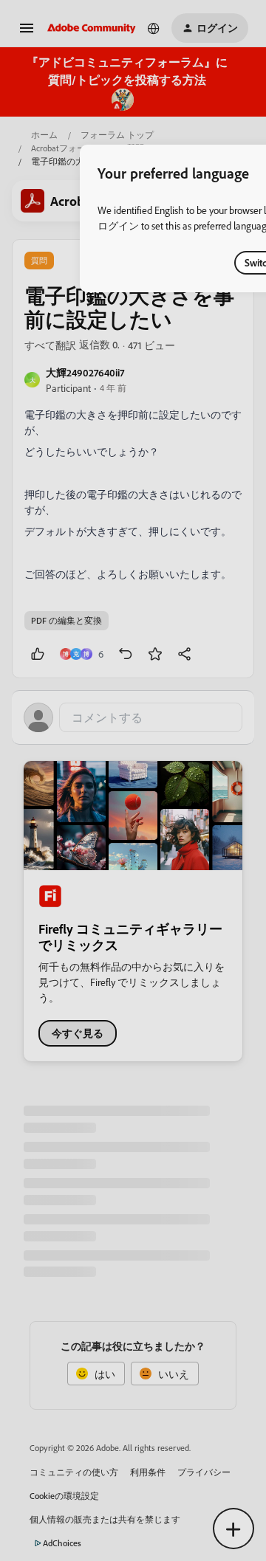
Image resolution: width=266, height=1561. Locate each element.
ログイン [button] (118, 225)
